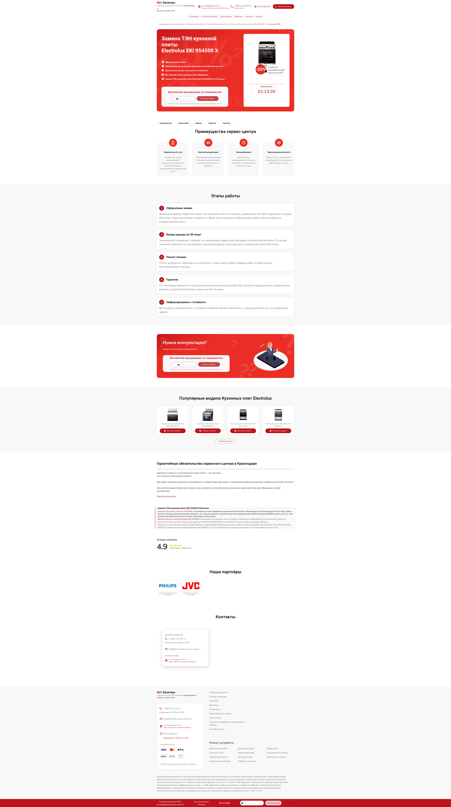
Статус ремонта (263, 6)
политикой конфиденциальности (211, 103)
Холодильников (245, 757)
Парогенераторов (246, 752)
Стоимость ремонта (218, 692)
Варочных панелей (218, 748)
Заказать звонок (284, 6)
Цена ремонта (226, 16)
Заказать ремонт (174, 431)
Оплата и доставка (218, 696)
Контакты (249, 16)
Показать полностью (166, 496)
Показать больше (225, 441)
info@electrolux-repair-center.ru (177, 719)
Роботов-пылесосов (247, 761)
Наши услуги (215, 718)
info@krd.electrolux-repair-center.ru (184, 649)
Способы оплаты (217, 729)
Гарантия (212, 123)
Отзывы (259, 16)
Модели (199, 123)
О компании (194, 16)
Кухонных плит (216, 752)
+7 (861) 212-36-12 (243, 5)
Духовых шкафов (246, 748)
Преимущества (165, 123)
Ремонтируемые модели (220, 713)
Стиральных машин (218, 757)
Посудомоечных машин (277, 752)
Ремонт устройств (211, 16)
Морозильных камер (276, 757)
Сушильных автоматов (219, 761)
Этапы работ (183, 123)
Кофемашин (272, 748)
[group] (168, 588)
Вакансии (238, 16)
